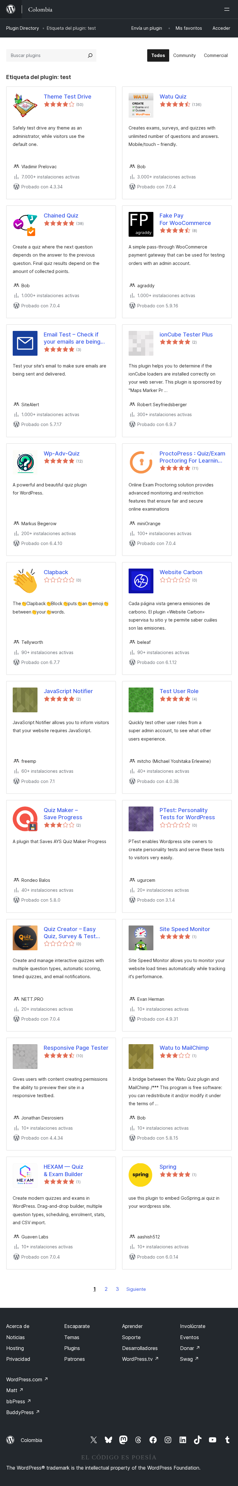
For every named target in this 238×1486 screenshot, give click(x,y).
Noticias (15, 1337)
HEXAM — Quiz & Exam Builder (63, 1170)
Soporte (131, 1337)
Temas (71, 1337)
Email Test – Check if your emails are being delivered (72, 338)
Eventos (189, 1337)
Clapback (56, 572)
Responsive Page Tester (76, 1047)
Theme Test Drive (67, 96)
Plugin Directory (22, 28)
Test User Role (179, 691)
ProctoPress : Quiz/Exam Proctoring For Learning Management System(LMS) (192, 457)
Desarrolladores (140, 1348)
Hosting (15, 1348)
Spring (168, 1166)
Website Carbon (181, 572)
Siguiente (136, 1289)
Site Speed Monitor (185, 929)
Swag (189, 1359)
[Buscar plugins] (90, 55)
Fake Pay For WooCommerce (185, 219)
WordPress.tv (140, 1359)
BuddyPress (23, 1412)
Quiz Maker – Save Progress (63, 813)
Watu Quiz (173, 96)
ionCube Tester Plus (186, 334)
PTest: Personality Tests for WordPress (187, 813)
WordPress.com (27, 1379)
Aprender (132, 1326)
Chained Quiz (61, 215)
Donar (190, 1348)
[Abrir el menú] (228, 9)
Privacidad (18, 1359)
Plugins (72, 1348)
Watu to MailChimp (184, 1047)
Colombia (31, 1440)
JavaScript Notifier (68, 691)
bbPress (18, 1401)
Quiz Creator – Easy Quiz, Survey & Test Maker (70, 933)
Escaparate (77, 1326)
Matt (15, 1390)
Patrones (74, 1359)
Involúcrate (192, 1326)
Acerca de (17, 1326)
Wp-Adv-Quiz (62, 453)
